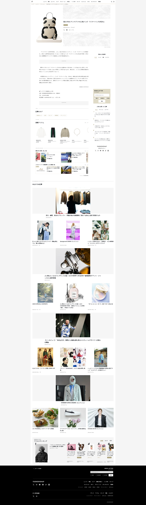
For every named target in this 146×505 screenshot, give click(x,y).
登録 (102, 101)
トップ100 (73, 1)
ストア (57, 1)
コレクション (83, 1)
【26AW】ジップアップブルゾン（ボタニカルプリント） (65, 142)
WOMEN (102, 98)
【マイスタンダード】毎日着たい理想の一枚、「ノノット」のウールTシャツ (102, 133)
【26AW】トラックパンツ (52, 141)
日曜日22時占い (99, 481)
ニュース (45, 1)
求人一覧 (45, 150)
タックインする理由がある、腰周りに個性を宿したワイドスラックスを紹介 (102, 139)
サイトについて (80, 487)
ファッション (42, 4)
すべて (96, 57)
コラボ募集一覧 (51, 164)
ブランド (92, 493)
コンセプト (111, 493)
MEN (97, 98)
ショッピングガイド (89, 495)
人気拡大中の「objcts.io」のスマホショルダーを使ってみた (102, 127)
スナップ (78, 1)
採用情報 (85, 487)
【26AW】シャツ (38, 141)
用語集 (99, 1)
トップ (32, 4)
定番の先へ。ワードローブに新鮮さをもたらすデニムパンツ (102, 121)
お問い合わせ (111, 487)
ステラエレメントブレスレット (76, 141)
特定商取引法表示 (110, 495)
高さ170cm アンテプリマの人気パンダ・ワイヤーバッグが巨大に (57, 4)
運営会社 (94, 487)
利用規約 (98, 487)
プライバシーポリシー (104, 487)
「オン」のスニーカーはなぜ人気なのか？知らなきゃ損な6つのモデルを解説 (102, 115)
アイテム (97, 493)
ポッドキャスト (94, 1)
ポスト (88, 1)
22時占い (68, 1)
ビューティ (53, 1)
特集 (49, 1)
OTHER (108, 98)
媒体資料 (90, 487)
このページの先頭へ (38, 468)
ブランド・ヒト (63, 1)
